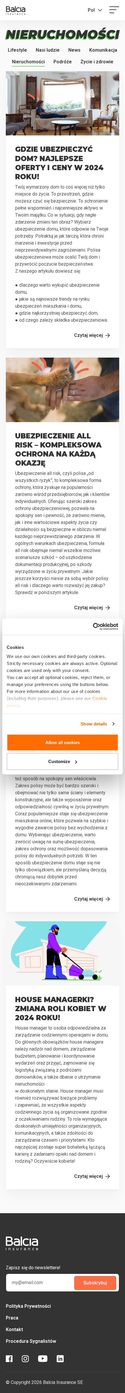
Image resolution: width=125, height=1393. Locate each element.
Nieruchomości (28, 62)
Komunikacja (103, 50)
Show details (94, 723)
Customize (59, 761)
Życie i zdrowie (97, 62)
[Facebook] (9, 1359)
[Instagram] (25, 1359)
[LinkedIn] (60, 1359)
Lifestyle (17, 50)
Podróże (62, 62)
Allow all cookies (62, 742)
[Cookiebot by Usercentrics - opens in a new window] (92, 627)
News (74, 50)
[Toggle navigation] (114, 10)
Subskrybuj (95, 1283)
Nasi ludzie (48, 50)
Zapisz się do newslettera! (33, 1267)
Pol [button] (91, 10)
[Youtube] (42, 1359)
